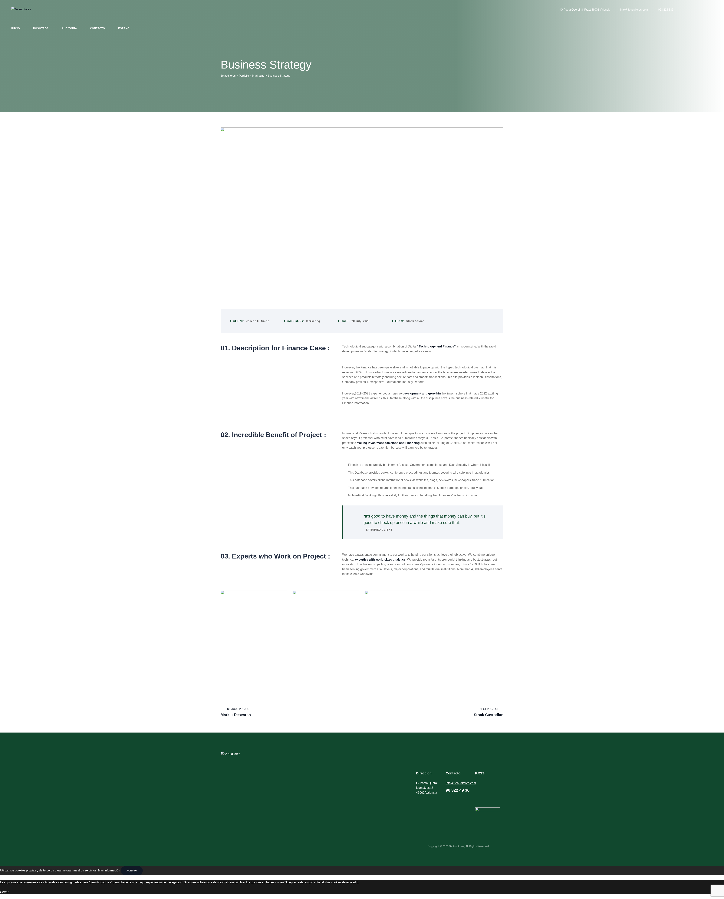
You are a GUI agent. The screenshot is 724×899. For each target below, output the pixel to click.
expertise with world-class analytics (380, 559)
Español (124, 28)
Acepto (132, 870)
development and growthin (422, 393)
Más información (109, 870)
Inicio (15, 28)
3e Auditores (456, 846)
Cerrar (4, 892)
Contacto (97, 28)
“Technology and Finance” (436, 346)
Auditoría (69, 28)
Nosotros (41, 28)
